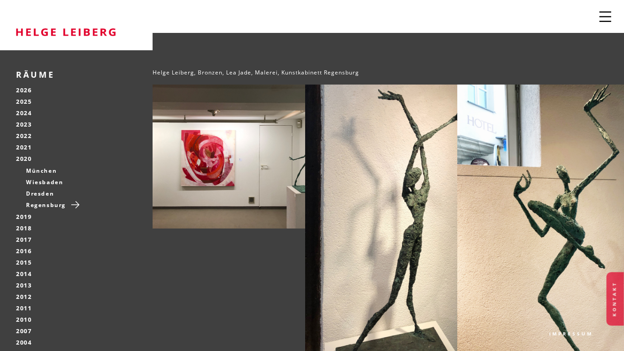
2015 (24, 262)
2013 (24, 285)
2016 (24, 251)
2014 (24, 274)
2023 (24, 124)
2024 (24, 113)
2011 (24, 308)
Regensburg (46, 205)
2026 (24, 90)
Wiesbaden (44, 182)
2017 (24, 239)
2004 (24, 342)
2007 (24, 331)
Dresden (40, 193)
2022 (24, 136)
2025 (24, 101)
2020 (24, 158)
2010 (24, 319)
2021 (24, 147)
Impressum (571, 333)
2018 (24, 228)
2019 (24, 217)
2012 (24, 296)
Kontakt (614, 299)
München (41, 171)
